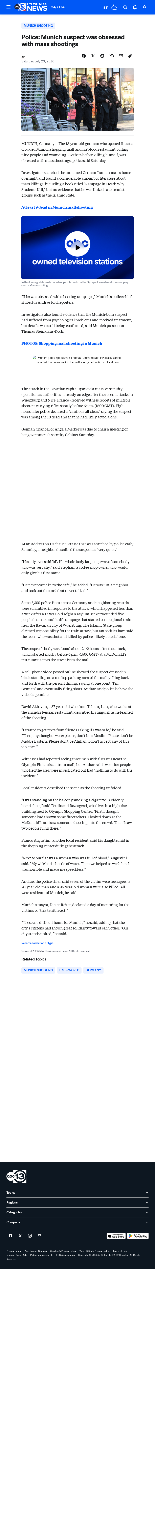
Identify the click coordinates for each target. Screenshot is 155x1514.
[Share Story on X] (93, 55)
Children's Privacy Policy (63, 1251)
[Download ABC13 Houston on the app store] (116, 1236)
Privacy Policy (13, 1251)
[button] (8, 7)
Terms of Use (120, 1251)
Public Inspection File (41, 1255)
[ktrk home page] (16, 1176)
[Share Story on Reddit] (102, 55)
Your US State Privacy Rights (94, 1251)
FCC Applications (65, 1255)
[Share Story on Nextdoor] (111, 55)
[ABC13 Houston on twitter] (20, 1236)
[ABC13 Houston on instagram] (30, 1236)
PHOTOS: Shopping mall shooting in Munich (61, 343)
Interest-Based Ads (16, 1255)
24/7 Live (58, 7)
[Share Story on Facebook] (83, 55)
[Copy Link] (130, 55)
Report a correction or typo (37, 943)
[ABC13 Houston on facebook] (10, 1236)
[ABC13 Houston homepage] (30, 7)
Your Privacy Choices (35, 1251)
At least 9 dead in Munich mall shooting (57, 207)
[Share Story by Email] (120, 55)
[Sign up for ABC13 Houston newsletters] (40, 1236)
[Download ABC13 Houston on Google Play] (138, 1236)
